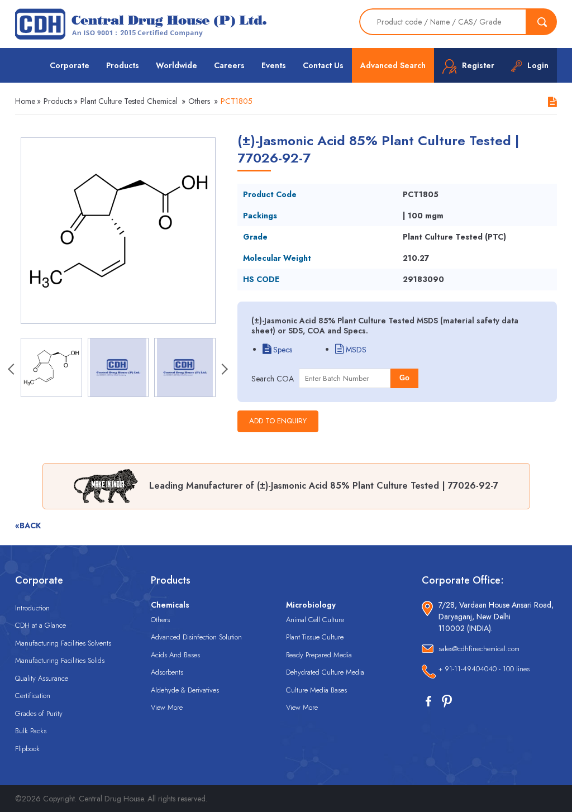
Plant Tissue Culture (315, 637)
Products (122, 65)
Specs (281, 349)
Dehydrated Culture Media (325, 672)
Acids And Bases (175, 654)
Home (25, 101)
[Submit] (542, 21)
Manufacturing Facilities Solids (59, 660)
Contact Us (323, 65)
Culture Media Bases (316, 690)
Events (273, 65)
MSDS (355, 349)
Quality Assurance (41, 678)
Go (404, 378)
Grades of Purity (39, 713)
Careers (229, 65)
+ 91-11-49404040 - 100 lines (484, 668)
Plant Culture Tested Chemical (129, 101)
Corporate (69, 65)
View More (167, 707)
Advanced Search (393, 65)
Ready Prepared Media (319, 654)
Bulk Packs (30, 730)
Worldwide (176, 65)
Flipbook (27, 748)
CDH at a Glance (40, 625)
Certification (32, 695)
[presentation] (12, 370)
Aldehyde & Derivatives (185, 690)
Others (199, 101)
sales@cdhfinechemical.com (478, 648)
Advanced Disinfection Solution (196, 637)
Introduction (32, 608)
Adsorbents (167, 672)
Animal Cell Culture (315, 619)
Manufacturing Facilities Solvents (63, 643)
